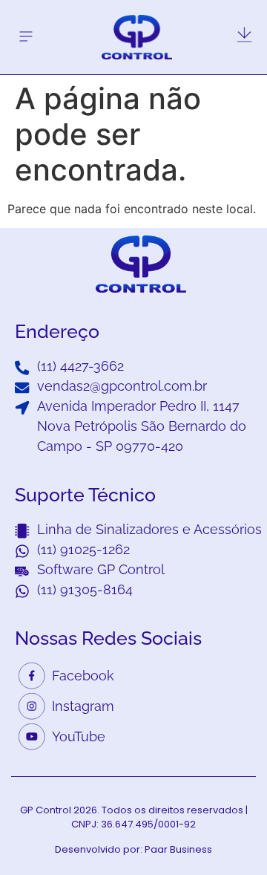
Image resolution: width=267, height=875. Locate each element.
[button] (26, 37)
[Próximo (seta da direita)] (241, 437)
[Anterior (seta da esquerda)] (26, 437)
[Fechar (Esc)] (218, 16)
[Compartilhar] (250, 16)
